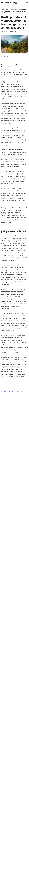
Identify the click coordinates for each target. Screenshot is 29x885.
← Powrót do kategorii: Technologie (11, 391)
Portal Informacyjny (10, 2)
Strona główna (5, 9)
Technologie (14, 9)
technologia (4, 56)
